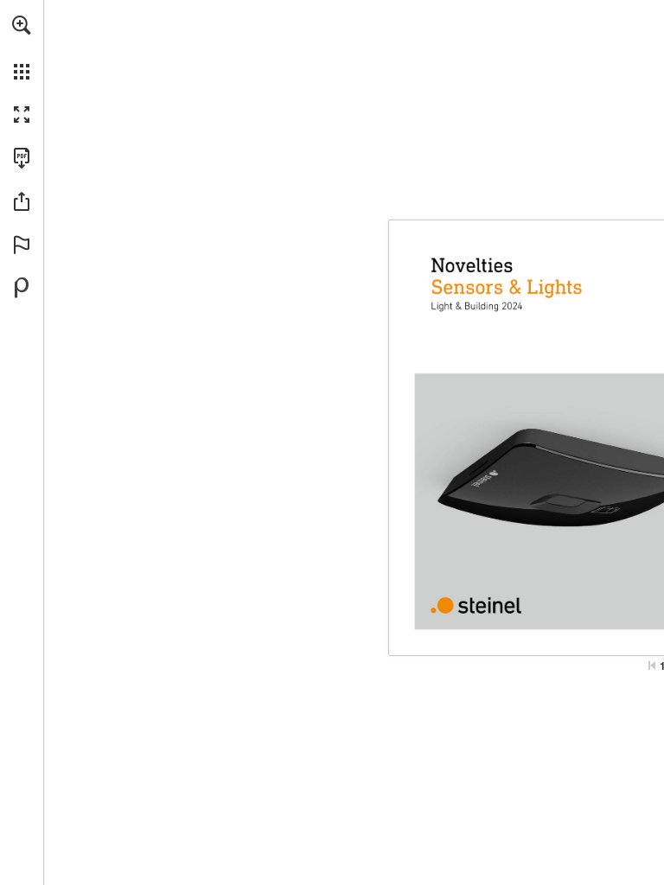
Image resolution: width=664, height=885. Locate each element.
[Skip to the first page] (651, 665)
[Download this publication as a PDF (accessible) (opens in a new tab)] (21, 158)
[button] (21, 25)
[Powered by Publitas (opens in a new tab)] (21, 287)
